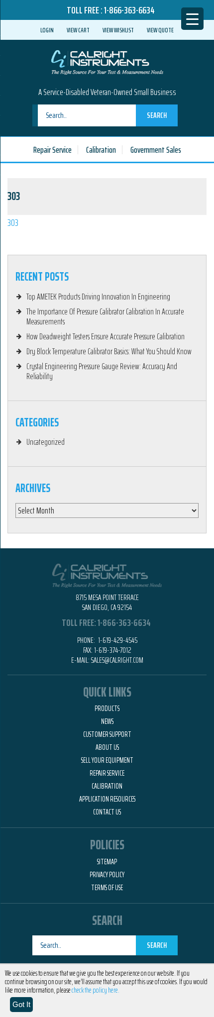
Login (47, 29)
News (107, 721)
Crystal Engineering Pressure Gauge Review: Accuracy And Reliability (101, 371)
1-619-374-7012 (112, 650)
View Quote (160, 29)
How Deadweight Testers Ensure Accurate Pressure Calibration (105, 336)
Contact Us (107, 812)
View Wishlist (118, 29)
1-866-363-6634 (129, 10)
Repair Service (52, 150)
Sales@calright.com (117, 660)
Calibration (101, 150)
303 (12, 222)
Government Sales (155, 150)
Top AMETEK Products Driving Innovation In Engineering (98, 296)
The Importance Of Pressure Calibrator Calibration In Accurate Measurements (105, 316)
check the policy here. (95, 990)
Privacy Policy (107, 875)
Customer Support (107, 734)
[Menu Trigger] (192, 18)
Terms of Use (107, 888)
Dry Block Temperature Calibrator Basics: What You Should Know (109, 351)
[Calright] (107, 61)
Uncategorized (45, 441)
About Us (107, 747)
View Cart (78, 29)
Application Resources (107, 799)
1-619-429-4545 (117, 640)
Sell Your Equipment (107, 760)
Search (157, 115)
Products (107, 708)
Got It (21, 1004)
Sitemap (107, 862)
